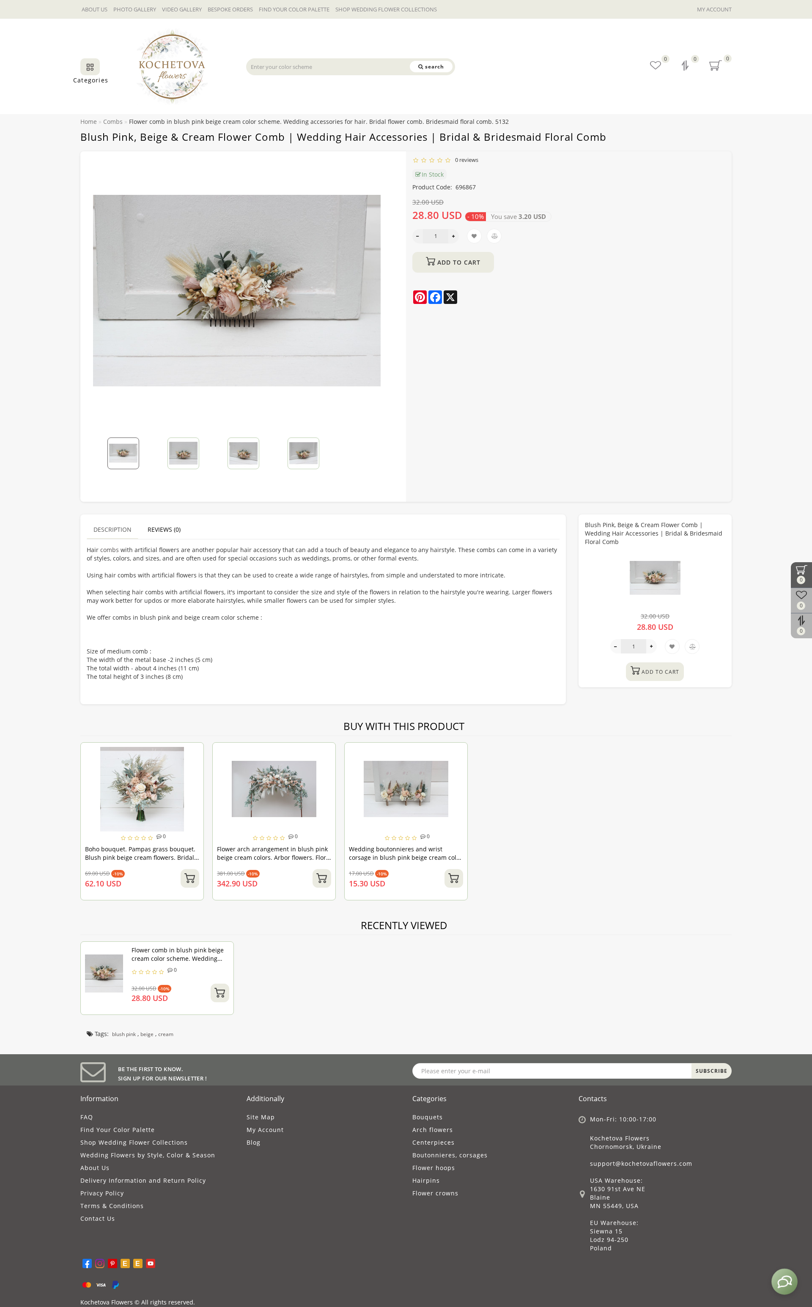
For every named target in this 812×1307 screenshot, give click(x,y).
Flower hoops (433, 1168)
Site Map (261, 1117)
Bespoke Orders (230, 9)
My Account (714, 9)
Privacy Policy (102, 1193)
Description (112, 529)
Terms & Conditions (112, 1206)
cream (165, 1034)
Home (88, 122)
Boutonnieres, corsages (450, 1155)
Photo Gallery (134, 9)
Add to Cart (457, 262)
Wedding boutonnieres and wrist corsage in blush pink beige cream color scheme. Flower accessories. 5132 (405, 857)
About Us (94, 9)
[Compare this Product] (194, 768)
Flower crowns (435, 1193)
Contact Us (97, 1218)
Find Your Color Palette (294, 9)
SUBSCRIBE (711, 1071)
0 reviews (465, 160)
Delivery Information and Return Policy (143, 1180)
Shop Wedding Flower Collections (386, 9)
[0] (686, 67)
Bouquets (427, 1117)
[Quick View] (194, 783)
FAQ (86, 1117)
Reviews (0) (164, 529)
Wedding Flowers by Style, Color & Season (147, 1155)
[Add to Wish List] (194, 753)
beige (147, 1034)
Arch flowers (432, 1130)
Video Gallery (182, 9)
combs (109, 550)
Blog (254, 1142)
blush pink (124, 1034)
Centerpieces (433, 1142)
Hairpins (426, 1180)
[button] (381, 447)
